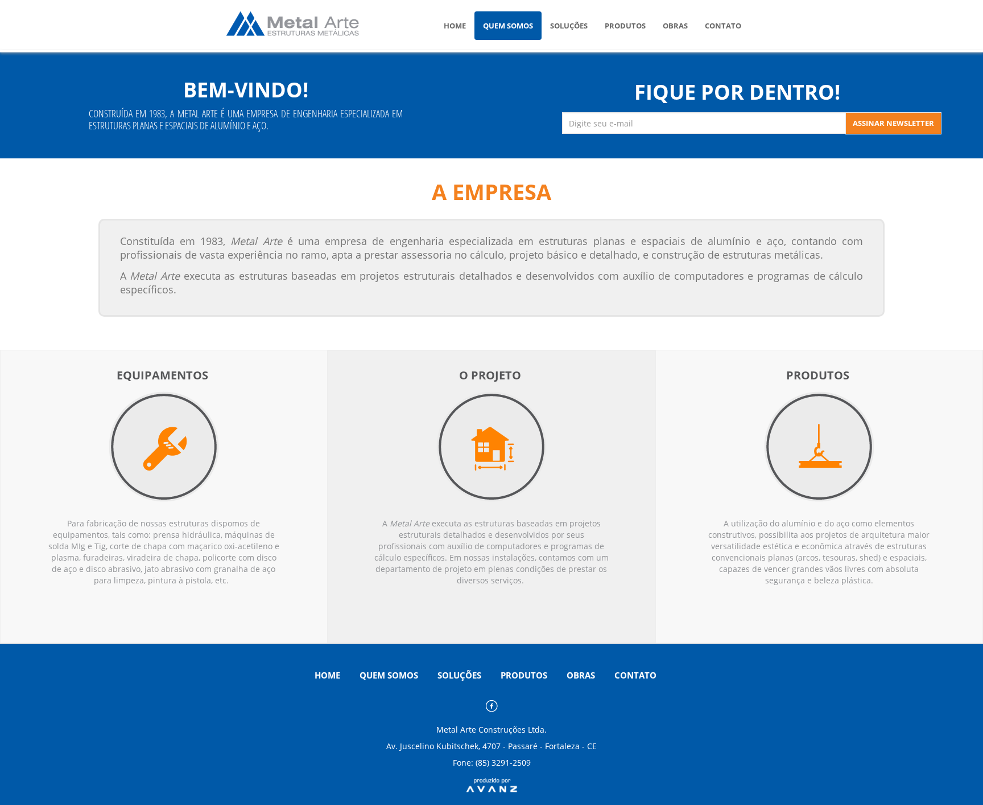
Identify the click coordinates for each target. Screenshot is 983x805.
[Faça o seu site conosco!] (492, 784)
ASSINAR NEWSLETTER (893, 123)
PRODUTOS (625, 26)
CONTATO (723, 26)
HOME (455, 26)
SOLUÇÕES (569, 26)
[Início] (304, 24)
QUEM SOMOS (508, 26)
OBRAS (675, 26)
